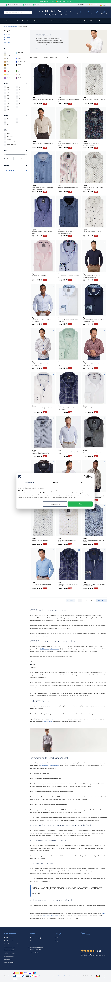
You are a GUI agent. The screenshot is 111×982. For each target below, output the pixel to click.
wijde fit (9, 133)
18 (92, 601)
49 (19, 104)
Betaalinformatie (8, 941)
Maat (6, 84)
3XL (8, 124)
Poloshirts (20, 21)
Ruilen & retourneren (9, 947)
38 (8, 90)
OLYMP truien (63, 719)
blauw (19, 58)
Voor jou (59, 934)
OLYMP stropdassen (47, 721)
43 (19, 95)
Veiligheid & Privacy (76, 975)
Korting (6, 165)
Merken (92, 21)
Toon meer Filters (9, 170)
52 (19, 106)
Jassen (61, 21)
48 (8, 104)
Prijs (5, 150)
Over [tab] (81, 482)
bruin (8, 64)
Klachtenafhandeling (9, 950)
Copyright (53, 975)
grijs (8, 68)
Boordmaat (7, 49)
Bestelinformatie (8, 938)
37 (19, 87)
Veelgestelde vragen (9, 953)
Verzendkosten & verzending (11, 944)
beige (8, 58)
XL (8, 121)
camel (8, 61)
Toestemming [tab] (29, 482)
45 (19, 98)
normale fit (10, 136)
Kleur (6, 130)
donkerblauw (21, 61)
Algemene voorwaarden (44, 975)
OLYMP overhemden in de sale (50, 916)
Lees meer (39, 48)
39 (19, 90)
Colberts (44, 21)
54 (8, 109)
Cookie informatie (66, 975)
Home (5, 26)
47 (19, 101)
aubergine (20, 77)
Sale (85, 21)
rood (8, 71)
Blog (100, 21)
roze (19, 74)
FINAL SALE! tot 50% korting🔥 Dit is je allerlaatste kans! (55, 1)
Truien (29, 21)
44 (8, 98)
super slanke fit (11, 144)
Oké (80, 504)
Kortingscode (59, 938)
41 (19, 92)
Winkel (32, 934)
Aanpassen (54, 504)
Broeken (53, 21)
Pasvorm (7, 115)
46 (8, 101)
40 (8, 92)
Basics (79, 21)
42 (8, 95)
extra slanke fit (11, 142)
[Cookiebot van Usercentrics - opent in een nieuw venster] (85, 476)
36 (8, 87)
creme (8, 55)
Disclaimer (59, 975)
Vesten (36, 21)
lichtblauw (20, 52)
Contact (32, 941)
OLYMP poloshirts (53, 719)
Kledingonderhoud (9, 956)
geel (8, 74)
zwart (19, 64)
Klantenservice (10, 934)
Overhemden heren (12, 26)
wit (18, 68)
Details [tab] (55, 482)
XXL (20, 121)
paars (8, 77)
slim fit (9, 139)
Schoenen (70, 21)
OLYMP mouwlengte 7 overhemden (49, 649)
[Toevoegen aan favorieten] (53, 65)
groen (19, 71)
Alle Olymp (7, 42)
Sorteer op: (46, 57)
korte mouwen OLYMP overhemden (49, 765)
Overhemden (10, 21)
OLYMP (51, 706)
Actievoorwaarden (9, 962)
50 (8, 106)
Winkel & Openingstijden (36, 938)
